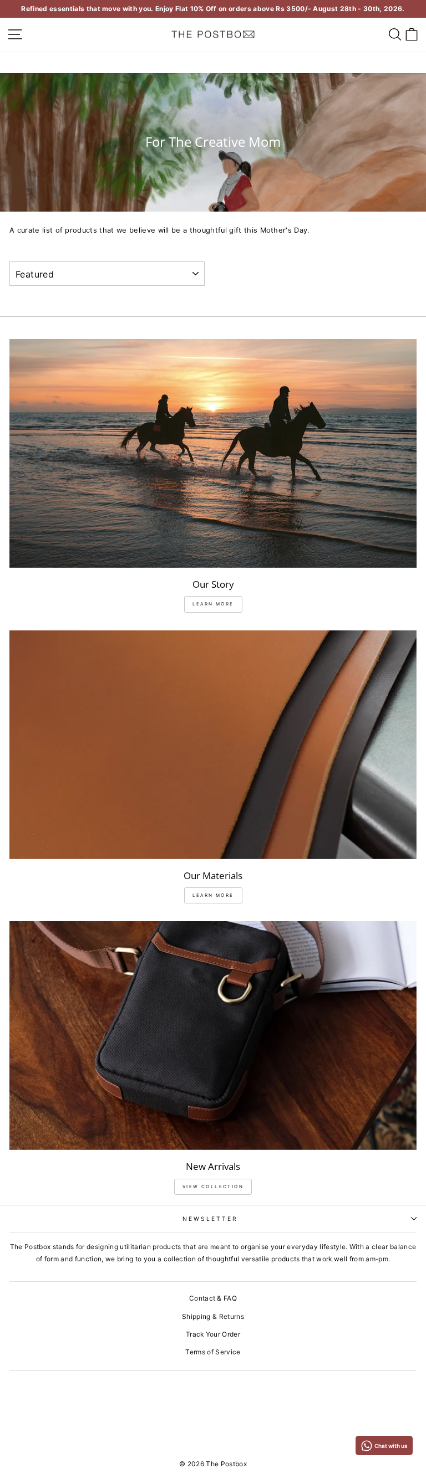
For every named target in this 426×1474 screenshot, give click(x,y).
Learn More (213, 895)
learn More (213, 604)
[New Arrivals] (213, 1035)
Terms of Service (212, 1352)
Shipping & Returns (213, 1316)
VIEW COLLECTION (213, 1186)
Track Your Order (213, 1334)
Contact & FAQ (213, 1298)
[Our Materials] (213, 744)
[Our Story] (213, 453)
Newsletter (210, 1218)
